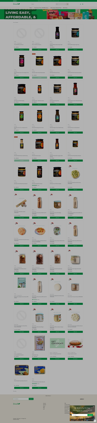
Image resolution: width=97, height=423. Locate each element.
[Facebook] (82, 418)
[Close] (93, 407)
